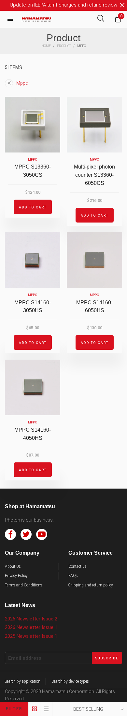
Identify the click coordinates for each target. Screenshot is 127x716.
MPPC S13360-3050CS (32, 171)
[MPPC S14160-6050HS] (94, 260)
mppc (22, 83)
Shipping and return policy (90, 585)
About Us (13, 566)
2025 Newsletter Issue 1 (31, 636)
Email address (24, 658)
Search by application (22, 681)
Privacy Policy (16, 575)
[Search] (100, 19)
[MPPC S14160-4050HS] (32, 387)
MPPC (32, 159)
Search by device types (70, 681)
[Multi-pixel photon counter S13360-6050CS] (94, 124)
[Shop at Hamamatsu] (36, 19)
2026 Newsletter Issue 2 (31, 619)
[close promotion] (122, 5)
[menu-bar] (12, 19)
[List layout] (46, 709)
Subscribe (107, 658)
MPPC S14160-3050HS (32, 306)
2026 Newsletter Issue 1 (31, 627)
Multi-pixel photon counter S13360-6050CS (94, 175)
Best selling (88, 709)
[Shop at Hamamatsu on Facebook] (10, 534)
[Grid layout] (34, 709)
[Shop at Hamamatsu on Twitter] (26, 534)
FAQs (73, 575)
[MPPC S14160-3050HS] (32, 260)
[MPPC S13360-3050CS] (32, 124)
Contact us (77, 566)
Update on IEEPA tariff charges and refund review (63, 5)
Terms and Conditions (23, 585)
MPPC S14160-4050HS (32, 434)
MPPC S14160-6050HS (94, 306)
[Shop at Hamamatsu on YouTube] (41, 534)
